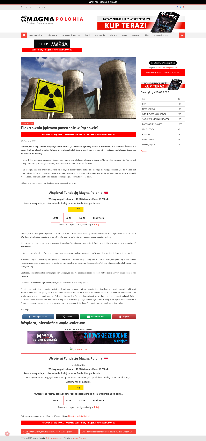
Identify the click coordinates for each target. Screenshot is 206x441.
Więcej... (144, 150)
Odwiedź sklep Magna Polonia (52, 44)
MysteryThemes (79, 438)
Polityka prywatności (54, 438)
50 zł (68, 218)
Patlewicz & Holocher (71, 35)
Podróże (135, 35)
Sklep (146, 35)
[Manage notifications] (7, 433)
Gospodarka (100, 35)
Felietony (51, 35)
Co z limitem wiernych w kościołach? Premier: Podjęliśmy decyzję (47, 432)
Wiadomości (34, 35)
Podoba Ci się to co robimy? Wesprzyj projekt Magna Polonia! (78, 134)
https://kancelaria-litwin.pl (79, 416)
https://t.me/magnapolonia (167, 67)
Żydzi (87, 35)
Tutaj (96, 224)
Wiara (124, 35)
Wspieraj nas (160, 35)
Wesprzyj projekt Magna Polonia (52, 49)
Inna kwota (98, 218)
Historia (113, 35)
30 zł (55, 218)
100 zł (82, 218)
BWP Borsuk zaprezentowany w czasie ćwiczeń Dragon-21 (107, 431)
